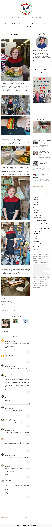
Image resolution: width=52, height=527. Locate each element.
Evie (5, 365)
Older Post (27, 517)
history (45, 266)
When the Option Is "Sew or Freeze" (42, 228)
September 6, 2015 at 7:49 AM (10, 440)
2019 (35, 204)
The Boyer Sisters (8, 480)
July (36, 235)
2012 (35, 249)
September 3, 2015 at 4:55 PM (10, 341)
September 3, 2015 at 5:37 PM (10, 356)
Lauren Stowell (8, 419)
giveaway (39, 264)
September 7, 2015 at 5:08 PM (10, 455)
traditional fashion (43, 285)
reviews (41, 281)
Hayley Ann (7, 406)
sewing (46, 281)
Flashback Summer (23, 525)
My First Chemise (38, 231)
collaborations (46, 256)
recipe (46, 279)
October (37, 215)
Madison (6, 340)
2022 (35, 199)
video (38, 287)
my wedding (35, 279)
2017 (35, 207)
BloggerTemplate (33, 525)
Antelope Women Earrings (40, 220)
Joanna (6, 453)
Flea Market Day (38, 230)
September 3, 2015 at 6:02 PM (10, 366)
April (36, 239)
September (37, 217)
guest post (44, 264)
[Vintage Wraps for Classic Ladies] (42, 102)
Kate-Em (6, 395)
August (36, 233)
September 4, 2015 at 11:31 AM (10, 397)
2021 (35, 200)
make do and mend (40, 275)
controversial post (37, 260)
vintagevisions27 (8, 374)
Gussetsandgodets (9, 355)
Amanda (6, 438)
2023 (35, 197)
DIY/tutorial (35, 262)
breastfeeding (46, 254)
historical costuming (37, 266)
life (34, 275)
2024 (35, 196)
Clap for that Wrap (37, 256)
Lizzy (6, 428)
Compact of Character (37, 258)
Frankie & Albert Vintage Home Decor (42, 222)
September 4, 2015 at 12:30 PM (10, 408)
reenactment (36, 281)
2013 (35, 248)
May (36, 238)
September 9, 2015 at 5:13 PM (10, 481)
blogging (39, 254)
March (36, 241)
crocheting (45, 260)
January (36, 244)
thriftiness (35, 285)
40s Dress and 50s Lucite (40, 226)
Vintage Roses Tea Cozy (42, 119)
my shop (47, 277)
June (36, 236)
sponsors (35, 283)
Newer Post (5, 517)
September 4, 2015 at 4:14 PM (10, 420)
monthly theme (41, 277)
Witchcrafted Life (8, 465)
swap (46, 283)
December (37, 212)
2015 (35, 210)
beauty (34, 254)
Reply (29, 352)
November (37, 214)
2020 (35, 202)
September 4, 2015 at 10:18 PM (10, 430)
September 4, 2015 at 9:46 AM (10, 376)
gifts (34, 264)
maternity (47, 275)
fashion (6, 310)
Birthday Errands (38, 218)
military (35, 277)
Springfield (12, 310)
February (37, 243)
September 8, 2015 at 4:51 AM (10, 466)
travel (34, 287)
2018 (35, 205)
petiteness (42, 279)
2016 (35, 209)
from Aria (46, 262)
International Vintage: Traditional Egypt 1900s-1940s (43, 164)
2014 (35, 246)
